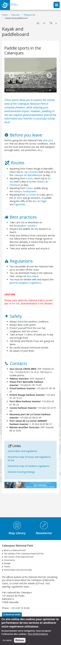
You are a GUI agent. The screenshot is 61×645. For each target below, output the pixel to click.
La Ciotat (31, 194)
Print (38, 23)
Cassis (29, 178)
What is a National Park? (15, 550)
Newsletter (44, 533)
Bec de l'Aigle (40, 201)
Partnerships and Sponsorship (18, 569)
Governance (9, 560)
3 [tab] (50, 90)
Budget (7, 563)
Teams (7, 566)
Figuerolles (20, 204)
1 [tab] (43, 90)
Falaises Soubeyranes (25, 191)
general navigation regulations (25, 282)
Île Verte (18, 197)
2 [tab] (46, 90)
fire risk (16, 303)
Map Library (17, 533)
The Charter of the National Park (19, 556)
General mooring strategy (21, 471)
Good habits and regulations (22, 451)
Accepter (7, 640)
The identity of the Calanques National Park (24, 553)
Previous (11, 75)
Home (5, 14)
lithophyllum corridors (25, 225)
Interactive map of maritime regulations (28, 466)
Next (49, 75)
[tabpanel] (30, 75)
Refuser (19, 640)
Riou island (32, 276)
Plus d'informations (38, 633)
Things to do (29, 14)
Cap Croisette (31, 171)
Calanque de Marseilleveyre (28, 175)
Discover (16, 14)
